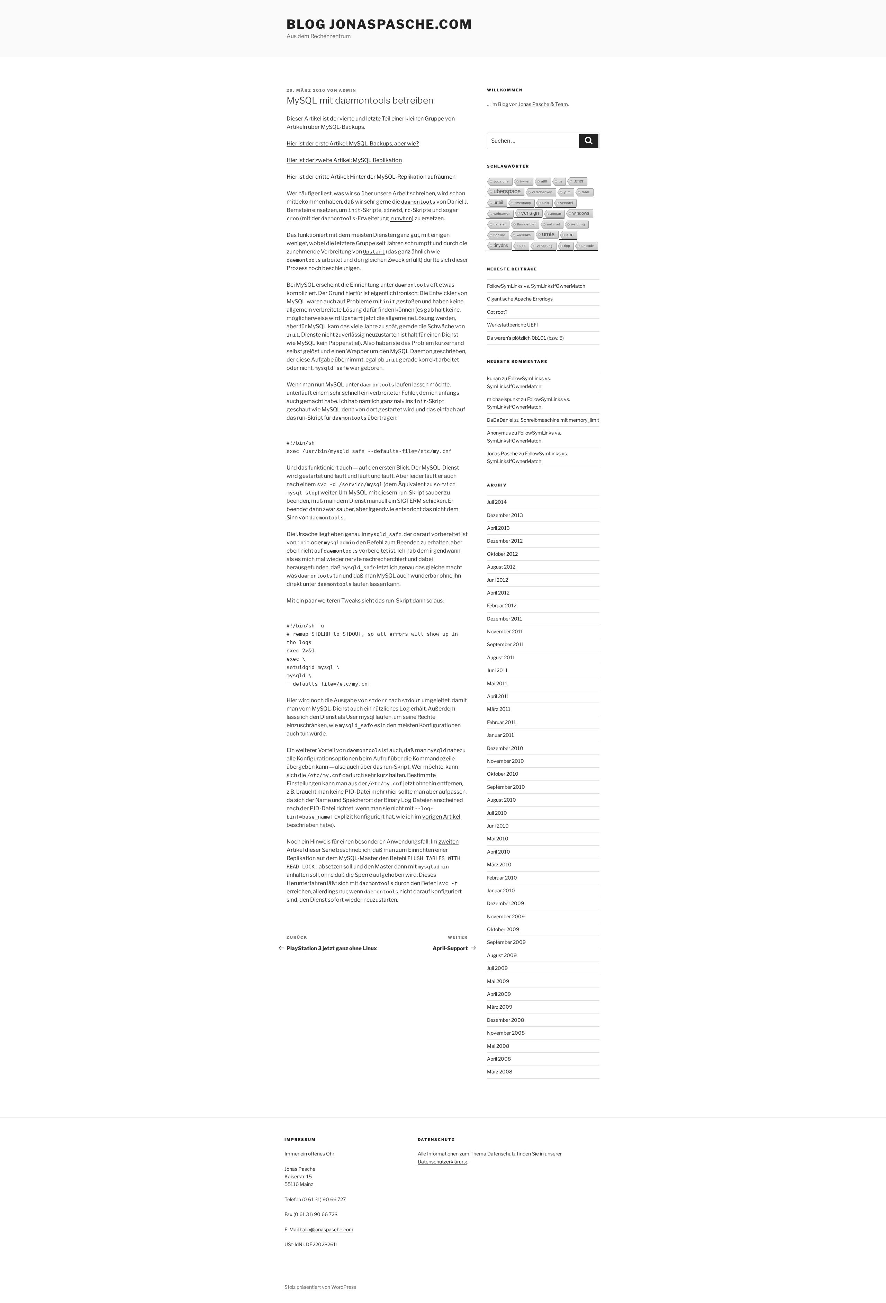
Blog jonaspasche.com (380, 24)
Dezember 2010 (505, 748)
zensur (555, 213)
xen (569, 234)
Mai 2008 (498, 1046)
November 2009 (506, 916)
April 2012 (498, 593)
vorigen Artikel (441, 816)
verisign (530, 213)
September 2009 (506, 942)
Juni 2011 (497, 670)
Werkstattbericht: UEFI (512, 325)
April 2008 (499, 1059)
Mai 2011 (497, 683)
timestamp (523, 203)
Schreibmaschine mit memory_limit (560, 420)
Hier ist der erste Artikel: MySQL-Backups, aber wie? (353, 143)
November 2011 (505, 631)
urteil (498, 202)
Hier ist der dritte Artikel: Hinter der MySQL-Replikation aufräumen (371, 176)
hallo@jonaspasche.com (326, 1229)
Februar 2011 (501, 722)
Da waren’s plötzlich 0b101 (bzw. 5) (525, 338)
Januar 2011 (500, 735)
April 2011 (498, 696)
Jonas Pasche (502, 453)
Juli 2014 (497, 502)
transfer (500, 224)
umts (548, 234)
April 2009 (499, 994)
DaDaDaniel (500, 420)
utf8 (544, 181)
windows (580, 213)
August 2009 (502, 955)
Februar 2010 (502, 878)
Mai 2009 (498, 981)
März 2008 (499, 1071)
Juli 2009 (497, 968)
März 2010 (499, 864)
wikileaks (524, 235)
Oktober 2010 (502, 774)
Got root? (497, 312)
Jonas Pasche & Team (543, 104)
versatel (566, 203)
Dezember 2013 (505, 515)
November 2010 (505, 761)
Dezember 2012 (505, 541)
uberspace (507, 191)
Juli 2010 (497, 813)
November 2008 (506, 1033)
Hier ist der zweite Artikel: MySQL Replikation (344, 160)
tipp (567, 246)
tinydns (501, 245)
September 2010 (506, 787)
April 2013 (498, 528)
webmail (553, 224)
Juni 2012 (497, 580)
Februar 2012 (501, 605)
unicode (587, 246)
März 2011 (498, 709)
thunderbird (526, 224)
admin (347, 90)
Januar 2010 (501, 890)
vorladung (545, 246)
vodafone (501, 181)
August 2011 (501, 657)
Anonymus (499, 433)
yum (567, 192)
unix (545, 203)
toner (578, 181)
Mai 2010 (497, 838)
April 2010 (498, 852)
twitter (525, 181)
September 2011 (505, 644)
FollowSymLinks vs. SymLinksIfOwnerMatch (536, 286)
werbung (578, 224)
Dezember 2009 (505, 903)
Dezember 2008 (505, 1020)
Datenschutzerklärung (442, 1161)
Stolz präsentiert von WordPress (320, 1287)
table (586, 192)
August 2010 (501, 800)
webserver (502, 213)
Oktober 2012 (502, 554)
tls (560, 181)
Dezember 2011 (504, 619)
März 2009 (499, 1007)
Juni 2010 (498, 826)
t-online (499, 235)
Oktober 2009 (503, 929)
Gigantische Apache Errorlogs (520, 299)
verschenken (542, 192)
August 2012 (501, 567)
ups (522, 246)
